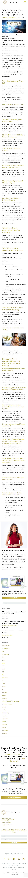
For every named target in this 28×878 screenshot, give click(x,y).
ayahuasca (5, 730)
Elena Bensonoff (17, 760)
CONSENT (17, 865)
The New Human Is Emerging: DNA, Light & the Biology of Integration (13, 622)
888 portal (5, 677)
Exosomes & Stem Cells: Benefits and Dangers (12, 632)
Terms (24, 872)
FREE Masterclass (12, 754)
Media (24, 863)
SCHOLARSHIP (21, 867)
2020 (3, 660)
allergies (4, 698)
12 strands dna (6, 648)
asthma (4, 721)
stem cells (9, 635)
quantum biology (13, 625)
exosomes (4, 635)
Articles (10, 865)
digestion (4, 17)
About (19, 863)
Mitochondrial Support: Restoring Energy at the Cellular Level (13, 612)
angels (4, 707)
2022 (3, 663)
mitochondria (5, 616)
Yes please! (14, 842)
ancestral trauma (7, 704)
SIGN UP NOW (14, 597)
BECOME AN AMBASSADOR (10, 867)
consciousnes (5, 625)
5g (3, 674)
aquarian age (5, 713)
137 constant (5, 654)
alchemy (4, 692)
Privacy (11, 874)
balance (4, 733)
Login (14, 869)
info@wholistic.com (7, 825)
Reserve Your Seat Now (14, 797)
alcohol (4, 695)
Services (9, 863)
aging (3, 686)
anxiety (4, 710)
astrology (4, 724)
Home (3, 863)
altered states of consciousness (10, 701)
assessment (5, 718)
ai (2, 689)
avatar (4, 727)
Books (14, 863)
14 (2, 657)
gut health (11, 17)
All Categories (6, 645)
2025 (3, 666)
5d (3, 671)
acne (3, 683)
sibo (15, 17)
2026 (3, 669)
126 (3, 651)
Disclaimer (16, 874)
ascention (4, 715)
